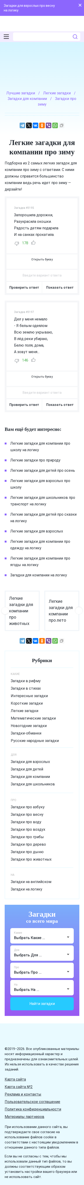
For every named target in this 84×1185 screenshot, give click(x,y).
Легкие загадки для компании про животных (21, 611)
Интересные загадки (29, 696)
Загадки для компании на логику (38, 575)
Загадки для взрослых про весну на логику (29, 8)
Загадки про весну (27, 814)
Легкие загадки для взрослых (36, 531)
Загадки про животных (31, 859)
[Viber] (48, 125)
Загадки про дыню (27, 852)
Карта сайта (15, 1079)
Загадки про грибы (27, 837)
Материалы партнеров (24, 1116)
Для (16, 950)
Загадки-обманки (26, 733)
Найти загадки (42, 1003)
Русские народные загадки (35, 740)
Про (16, 967)
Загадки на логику (26, 889)
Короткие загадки (27, 703)
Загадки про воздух (28, 829)
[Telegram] (22, 125)
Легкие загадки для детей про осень (42, 470)
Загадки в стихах (26, 688)
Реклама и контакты (23, 1094)
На (16, 984)
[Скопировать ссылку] (61, 125)
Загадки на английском (31, 882)
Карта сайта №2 (19, 1087)
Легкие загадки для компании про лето (61, 611)
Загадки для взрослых (30, 761)
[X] (29, 125)
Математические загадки (33, 718)
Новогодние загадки (29, 726)
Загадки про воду (26, 822)
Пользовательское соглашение (32, 1102)
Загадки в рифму (26, 681)
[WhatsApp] (55, 125)
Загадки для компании (30, 776)
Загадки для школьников (33, 784)
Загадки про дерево (28, 844)
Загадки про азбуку (28, 807)
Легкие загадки (24, 711)
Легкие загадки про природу (35, 460)
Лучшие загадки (20, 93)
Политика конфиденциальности (33, 1109)
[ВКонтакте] (35, 125)
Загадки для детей (27, 769)
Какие (18, 932)
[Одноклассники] (42, 125)
